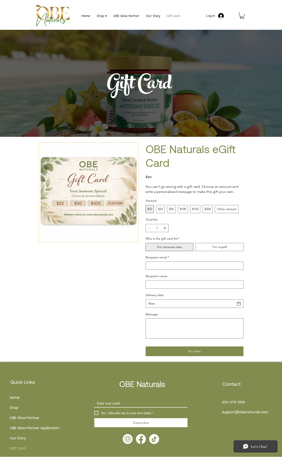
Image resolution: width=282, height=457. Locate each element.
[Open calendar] (238, 303)
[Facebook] (141, 439)
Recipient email (157, 257)
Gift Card (18, 448)
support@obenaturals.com (245, 412)
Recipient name (156, 276)
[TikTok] (154, 439)
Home (15, 397)
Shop (14, 407)
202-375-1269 (233, 402)
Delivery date (155, 295)
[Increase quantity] (165, 228)
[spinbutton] (157, 228)
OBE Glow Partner (20, 417)
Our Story (18, 438)
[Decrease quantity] (149, 228)
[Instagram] (128, 439)
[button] (242, 16)
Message (152, 314)
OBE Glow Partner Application (20, 428)
